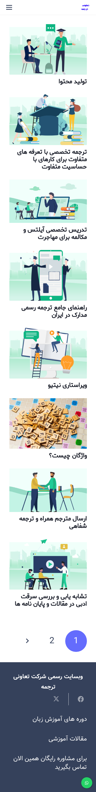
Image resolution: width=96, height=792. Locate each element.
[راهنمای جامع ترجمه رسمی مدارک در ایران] (48, 255)
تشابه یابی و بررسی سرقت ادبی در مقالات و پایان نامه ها (51, 600)
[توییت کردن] (59, 699)
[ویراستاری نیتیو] (48, 333)
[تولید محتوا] (48, 29)
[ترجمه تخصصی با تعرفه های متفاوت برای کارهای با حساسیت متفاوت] (48, 99)
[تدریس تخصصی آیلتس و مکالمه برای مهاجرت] (48, 184)
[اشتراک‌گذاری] (77, 699)
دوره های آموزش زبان (59, 719)
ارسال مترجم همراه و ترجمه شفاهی (53, 522)
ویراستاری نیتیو (67, 385)
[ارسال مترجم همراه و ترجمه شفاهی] (48, 473)
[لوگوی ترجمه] (85, 7)
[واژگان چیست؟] (48, 403)
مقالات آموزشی (67, 739)
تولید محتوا (73, 81)
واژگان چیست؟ (68, 456)
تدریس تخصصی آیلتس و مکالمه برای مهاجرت (55, 233)
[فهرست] (9, 7)
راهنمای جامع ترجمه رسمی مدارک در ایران (54, 311)
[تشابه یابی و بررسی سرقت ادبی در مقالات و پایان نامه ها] (48, 544)
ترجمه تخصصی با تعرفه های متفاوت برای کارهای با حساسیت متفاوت (52, 159)
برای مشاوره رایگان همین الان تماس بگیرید (50, 763)
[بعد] (28, 641)
